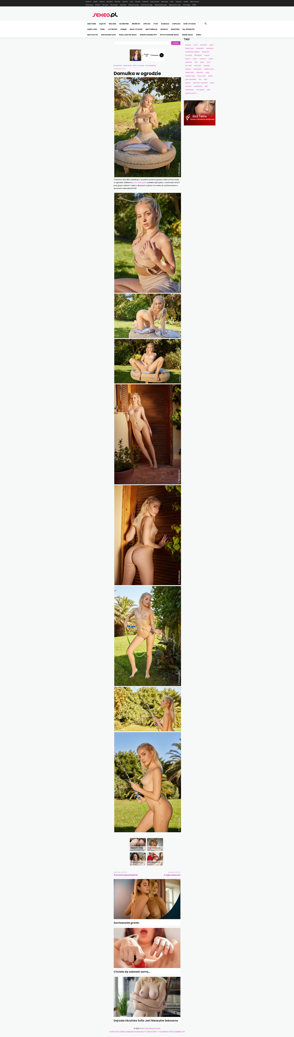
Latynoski (178, 1)
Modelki (97, 5)
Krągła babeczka (172, 875)
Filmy (171, 1)
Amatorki (88, 1)
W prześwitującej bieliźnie (126, 875)
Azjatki (95, 1)
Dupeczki (145, 1)
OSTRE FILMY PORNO (117, 1032)
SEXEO (194, 5)
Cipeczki (125, 1)
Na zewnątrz (114, 5)
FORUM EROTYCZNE (142, 1032)
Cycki (131, 1)
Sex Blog (149, 1028)
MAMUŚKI (130, 1032)
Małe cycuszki (194, 1)
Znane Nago (186, 5)
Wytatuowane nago (175, 5)
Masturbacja (89, 5)
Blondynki (110, 1)
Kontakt (157, 1028)
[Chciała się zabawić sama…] (147, 948)
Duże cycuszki (154, 1)
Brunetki (117, 1)
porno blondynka (139, 182)
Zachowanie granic (126, 923)
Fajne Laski (164, 1)
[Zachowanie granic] (147, 899)
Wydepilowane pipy (161, 5)
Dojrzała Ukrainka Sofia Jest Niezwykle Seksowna (146, 1020)
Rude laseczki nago (147, 5)
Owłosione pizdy (133, 5)
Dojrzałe (137, 1)
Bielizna (102, 1)
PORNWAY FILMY (167, 1032)
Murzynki (105, 5)
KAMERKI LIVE (180, 1032)
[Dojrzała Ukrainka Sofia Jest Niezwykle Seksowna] (147, 997)
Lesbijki (186, 1)
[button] (205, 24)
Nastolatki (123, 5)
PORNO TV (155, 1032)
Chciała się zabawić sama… (132, 972)
